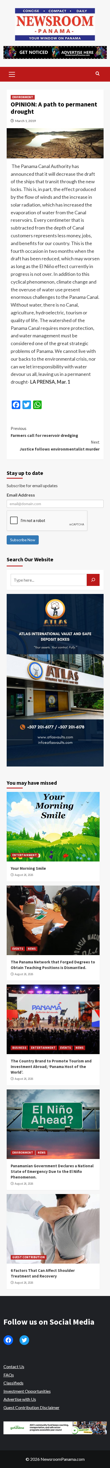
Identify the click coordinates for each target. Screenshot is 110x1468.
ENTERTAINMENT (24, 855)
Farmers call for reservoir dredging (44, 432)
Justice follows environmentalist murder (59, 445)
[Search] (97, 73)
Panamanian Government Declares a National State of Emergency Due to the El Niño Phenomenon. (52, 1171)
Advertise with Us (19, 1399)
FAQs (8, 1374)
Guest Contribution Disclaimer (31, 1407)
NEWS (32, 949)
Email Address (21, 494)
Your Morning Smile (28, 868)
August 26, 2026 (24, 875)
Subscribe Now (22, 539)
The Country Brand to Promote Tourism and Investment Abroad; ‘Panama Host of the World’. (51, 1066)
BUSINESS (19, 1048)
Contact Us (13, 1366)
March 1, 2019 (25, 121)
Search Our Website (30, 559)
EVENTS (17, 949)
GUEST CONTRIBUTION (28, 1257)
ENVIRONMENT (22, 97)
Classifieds (13, 1382)
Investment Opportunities (27, 1391)
